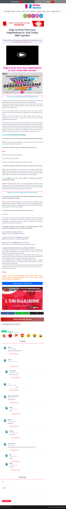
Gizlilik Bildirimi (62, 507)
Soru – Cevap (25, 11)
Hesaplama (32, 11)
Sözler (48, 11)
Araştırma (38, 11)
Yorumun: (4, 488)
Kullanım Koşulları (55, 507)
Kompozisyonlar (55, 11)
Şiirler (43, 11)
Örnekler (19, 11)
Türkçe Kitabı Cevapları (9, 11)
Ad (2, 481)
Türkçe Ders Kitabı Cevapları (22, 319)
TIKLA (21, 1)
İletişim (50, 507)
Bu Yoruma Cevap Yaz (14, 353)
